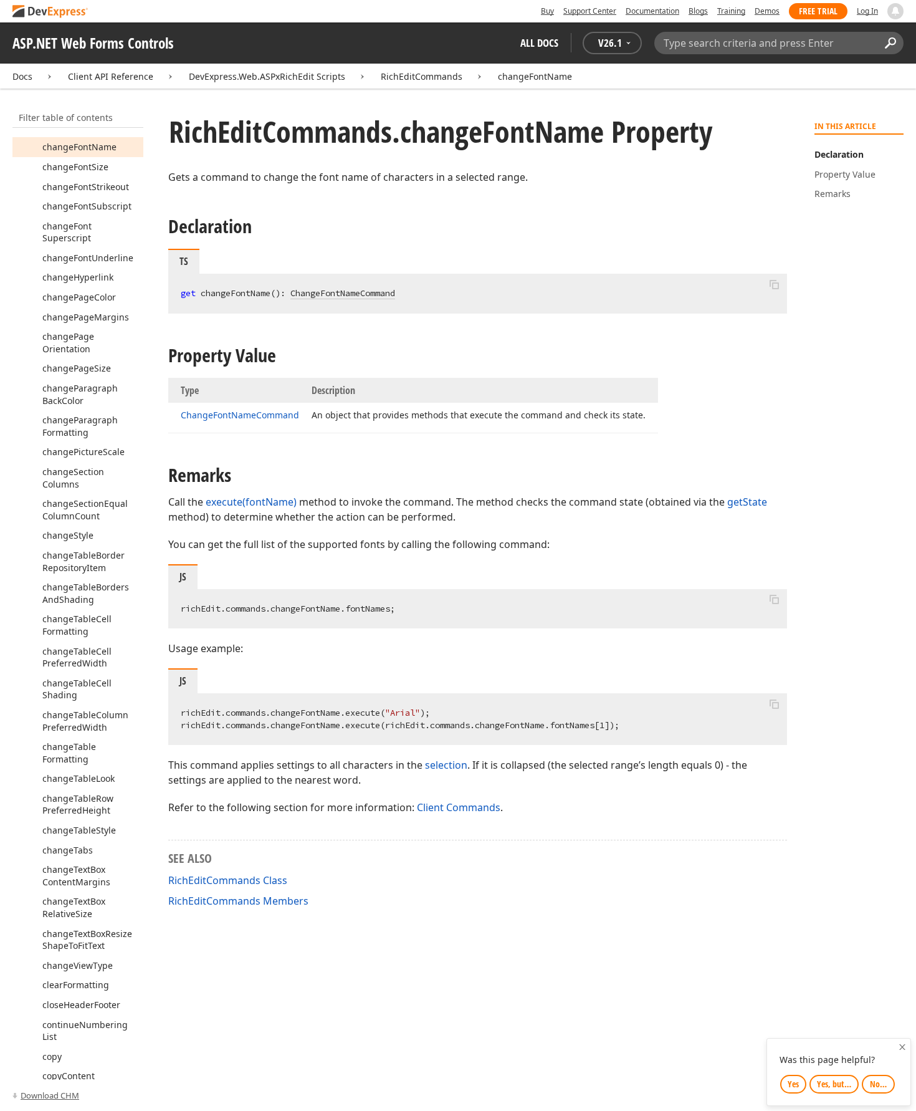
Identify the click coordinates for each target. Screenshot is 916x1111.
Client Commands (458, 807)
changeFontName (535, 76)
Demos (767, 11)
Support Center (589, 11)
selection (446, 765)
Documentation (652, 11)
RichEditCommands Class (227, 880)
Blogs (698, 11)
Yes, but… (834, 1084)
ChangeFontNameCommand (342, 293)
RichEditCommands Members (238, 901)
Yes (793, 1084)
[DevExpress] (50, 12)
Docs (22, 76)
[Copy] (774, 284)
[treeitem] (79, 147)
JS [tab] (182, 577)
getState (747, 502)
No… (878, 1084)
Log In (867, 11)
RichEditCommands (421, 76)
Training (731, 11)
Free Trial (818, 11)
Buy (547, 11)
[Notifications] (895, 11)
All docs (539, 43)
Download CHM (50, 1095)
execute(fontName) (251, 502)
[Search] (890, 43)
